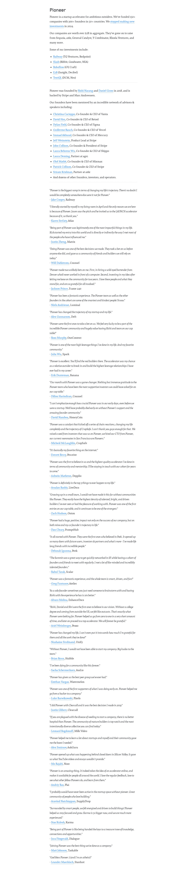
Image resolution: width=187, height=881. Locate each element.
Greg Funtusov (59, 583)
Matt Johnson (59, 850)
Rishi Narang (85, 90)
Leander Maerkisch (62, 862)
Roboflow (58, 67)
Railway (57, 56)
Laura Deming (61, 156)
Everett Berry (58, 455)
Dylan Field (59, 124)
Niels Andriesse (60, 305)
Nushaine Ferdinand (63, 642)
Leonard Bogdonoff (62, 731)
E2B (55, 72)
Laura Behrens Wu (64, 151)
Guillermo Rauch (63, 130)
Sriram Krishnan (62, 172)
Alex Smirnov (58, 747)
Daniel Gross (106, 90)
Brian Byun (57, 658)
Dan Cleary (57, 529)
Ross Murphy (58, 338)
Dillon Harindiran (61, 396)
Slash (56, 62)
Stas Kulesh (58, 822)
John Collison (60, 145)
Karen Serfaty (59, 221)
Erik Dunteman (60, 375)
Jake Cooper (58, 199)
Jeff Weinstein (61, 140)
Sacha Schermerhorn (63, 670)
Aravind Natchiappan (63, 801)
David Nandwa (59, 417)
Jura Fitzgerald (59, 838)
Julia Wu (56, 354)
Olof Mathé (59, 161)
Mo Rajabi (57, 764)
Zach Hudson (58, 513)
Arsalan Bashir (59, 487)
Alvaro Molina (59, 600)
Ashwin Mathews (61, 476)
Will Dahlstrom (60, 263)
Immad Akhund (62, 135)
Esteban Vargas (60, 682)
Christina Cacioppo (64, 114)
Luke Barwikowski (61, 698)
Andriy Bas (57, 785)
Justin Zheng (58, 242)
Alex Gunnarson (60, 316)
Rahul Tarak (58, 572)
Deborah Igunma (61, 551)
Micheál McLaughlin (63, 443)
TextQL (57, 77)
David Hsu (59, 119)
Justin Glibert (59, 710)
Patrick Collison (62, 167)
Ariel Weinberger (61, 625)
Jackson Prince (59, 288)
